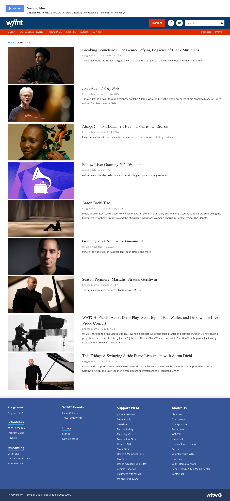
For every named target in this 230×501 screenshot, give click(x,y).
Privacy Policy (15, 494)
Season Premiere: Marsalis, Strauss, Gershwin (119, 279)
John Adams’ (100, 88)
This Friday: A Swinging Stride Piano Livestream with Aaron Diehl (137, 355)
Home (11, 42)
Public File (48, 494)
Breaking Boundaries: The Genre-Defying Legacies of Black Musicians (140, 50)
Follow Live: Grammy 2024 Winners (112, 164)
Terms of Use (32, 494)
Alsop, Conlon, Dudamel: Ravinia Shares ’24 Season (125, 126)
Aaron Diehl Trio (96, 202)
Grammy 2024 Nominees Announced (112, 241)
